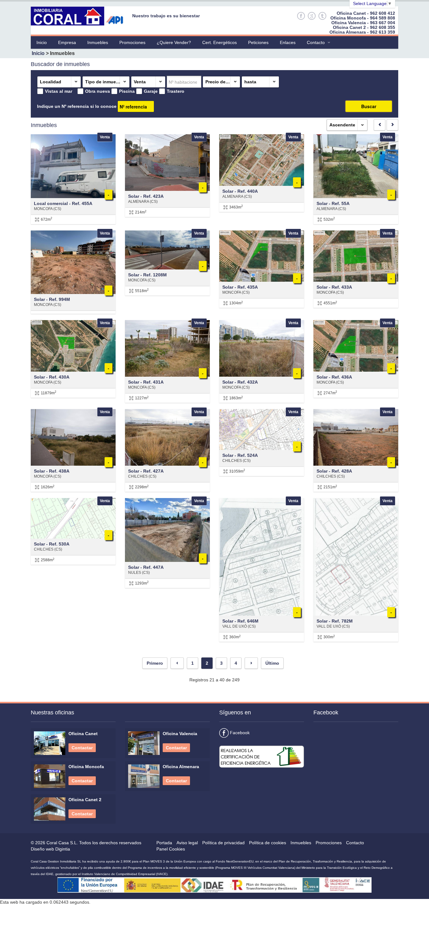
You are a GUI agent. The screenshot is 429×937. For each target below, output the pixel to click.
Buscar (368, 106)
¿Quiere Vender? (174, 42)
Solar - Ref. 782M (335, 621)
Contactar (82, 747)
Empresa (67, 42)
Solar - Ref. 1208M (147, 274)
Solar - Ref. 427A (146, 471)
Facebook (239, 732)
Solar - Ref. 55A (333, 203)
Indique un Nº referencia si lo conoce (77, 106)
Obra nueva (97, 91)
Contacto (316, 42)
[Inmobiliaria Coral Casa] (79, 15)
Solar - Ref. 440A (240, 191)
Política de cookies (267, 842)
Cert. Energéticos (219, 42)
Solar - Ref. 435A (240, 287)
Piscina (127, 91)
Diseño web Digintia (50, 848)
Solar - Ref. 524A (240, 455)
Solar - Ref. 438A (51, 471)
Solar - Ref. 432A (240, 382)
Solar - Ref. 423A (146, 196)
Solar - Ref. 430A (51, 377)
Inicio (41, 42)
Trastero (175, 91)
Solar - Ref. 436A (334, 377)
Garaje (151, 91)
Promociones (132, 42)
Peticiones (258, 42)
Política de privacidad (223, 842)
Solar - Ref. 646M (240, 621)
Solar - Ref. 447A (146, 567)
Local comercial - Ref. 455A (63, 203)
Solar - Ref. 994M (52, 299)
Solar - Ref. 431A (146, 382)
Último (272, 663)
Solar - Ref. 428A (334, 471)
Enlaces (288, 42)
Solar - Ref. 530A (51, 543)
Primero (155, 663)
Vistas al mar (58, 91)
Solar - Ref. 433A (334, 287)
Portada (164, 842)
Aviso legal (187, 842)
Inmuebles (97, 42)
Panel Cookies (170, 848)
